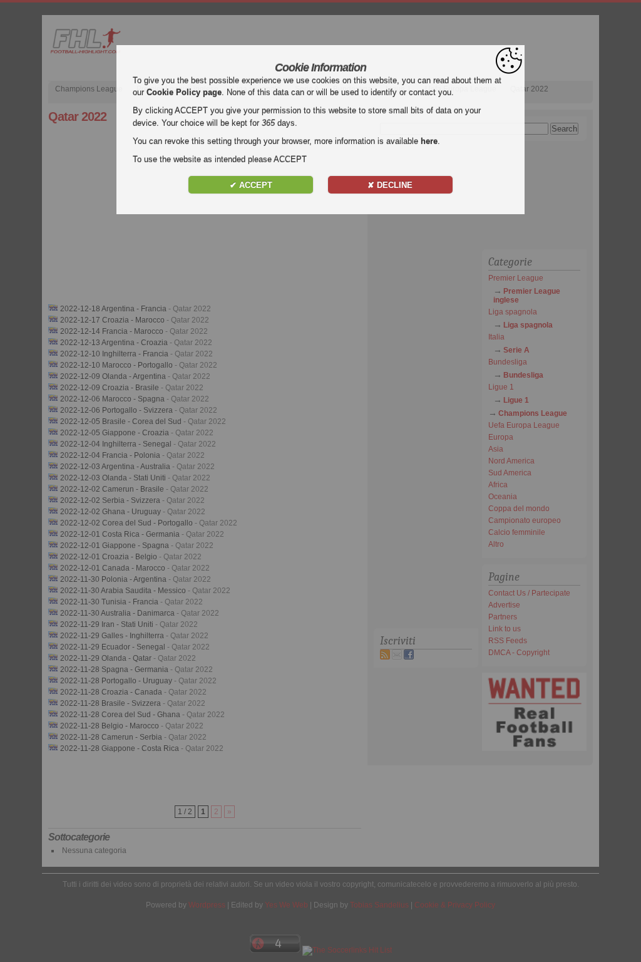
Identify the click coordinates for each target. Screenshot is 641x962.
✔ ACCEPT (251, 185)
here (429, 141)
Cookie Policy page (184, 92)
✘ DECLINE (390, 185)
